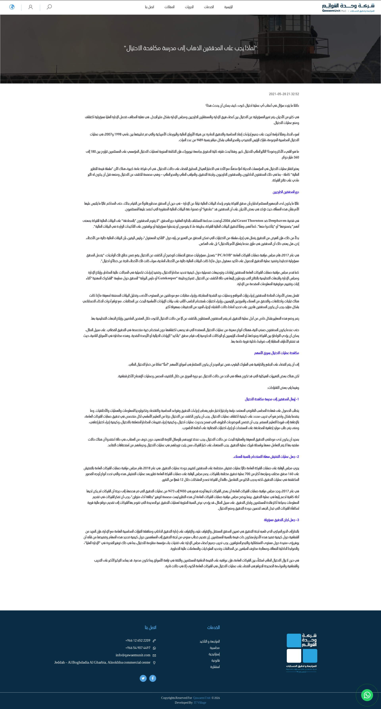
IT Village (200, 703)
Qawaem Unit (201, 698)
